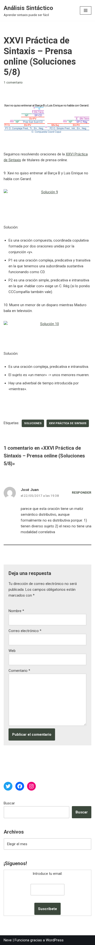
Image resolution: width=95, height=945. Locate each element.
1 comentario (13, 82)
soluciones (33, 423)
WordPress (55, 940)
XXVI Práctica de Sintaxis (67, 423)
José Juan (30, 490)
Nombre (16, 611)
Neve (8, 940)
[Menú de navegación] (85, 10)
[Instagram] (31, 786)
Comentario (19, 670)
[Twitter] (8, 786)
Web (12, 651)
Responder (81, 492)
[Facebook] (19, 786)
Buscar (9, 803)
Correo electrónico (25, 631)
